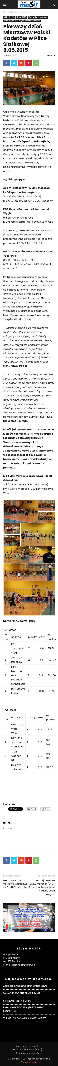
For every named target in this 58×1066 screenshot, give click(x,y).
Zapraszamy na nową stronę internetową (25, 986)
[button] (53, 4)
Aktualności (25, 12)
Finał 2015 (21, 17)
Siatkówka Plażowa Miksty (17, 1001)
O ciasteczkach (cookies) (29, 1053)
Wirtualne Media (29, 1062)
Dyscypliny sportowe (38, 17)
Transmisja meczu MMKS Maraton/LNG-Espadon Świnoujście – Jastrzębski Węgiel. (42, 887)
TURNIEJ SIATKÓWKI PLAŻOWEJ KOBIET (24, 1018)
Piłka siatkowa (10, 21)
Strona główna (10, 12)
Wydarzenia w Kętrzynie (29, 21)
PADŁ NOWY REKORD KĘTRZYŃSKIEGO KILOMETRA (23, 1009)
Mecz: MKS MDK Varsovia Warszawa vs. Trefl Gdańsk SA (15, 884)
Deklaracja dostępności (27, 1046)
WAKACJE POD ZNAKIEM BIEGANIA (21, 993)
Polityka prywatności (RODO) (27, 1049)
